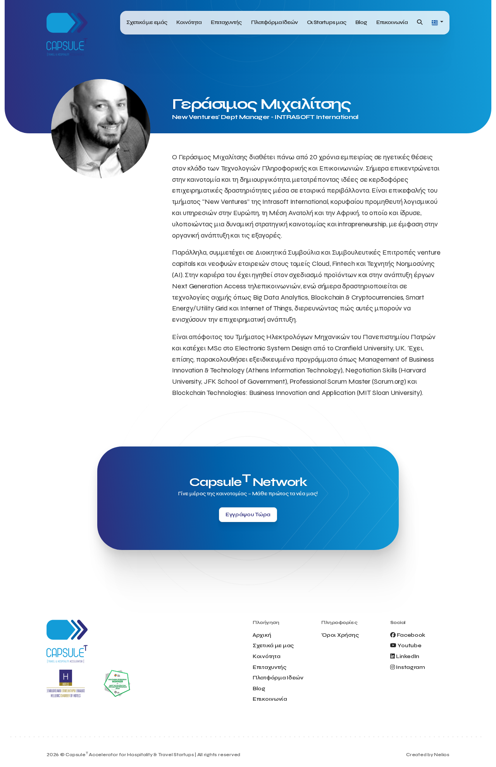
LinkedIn (407, 656)
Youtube (409, 645)
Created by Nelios (428, 754)
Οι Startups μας (326, 22)
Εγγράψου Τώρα (248, 514)
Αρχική (262, 635)
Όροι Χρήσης (339, 635)
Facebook (411, 635)
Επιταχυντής (226, 22)
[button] (437, 22)
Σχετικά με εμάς (146, 22)
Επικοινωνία (392, 22)
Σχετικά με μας (273, 645)
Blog (361, 22)
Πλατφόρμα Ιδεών (274, 22)
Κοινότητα (189, 22)
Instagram (410, 667)
